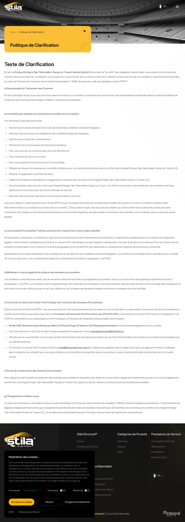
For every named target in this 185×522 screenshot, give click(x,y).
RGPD (11, 512)
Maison (13, 32)
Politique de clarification (28, 512)
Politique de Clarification (31, 32)
